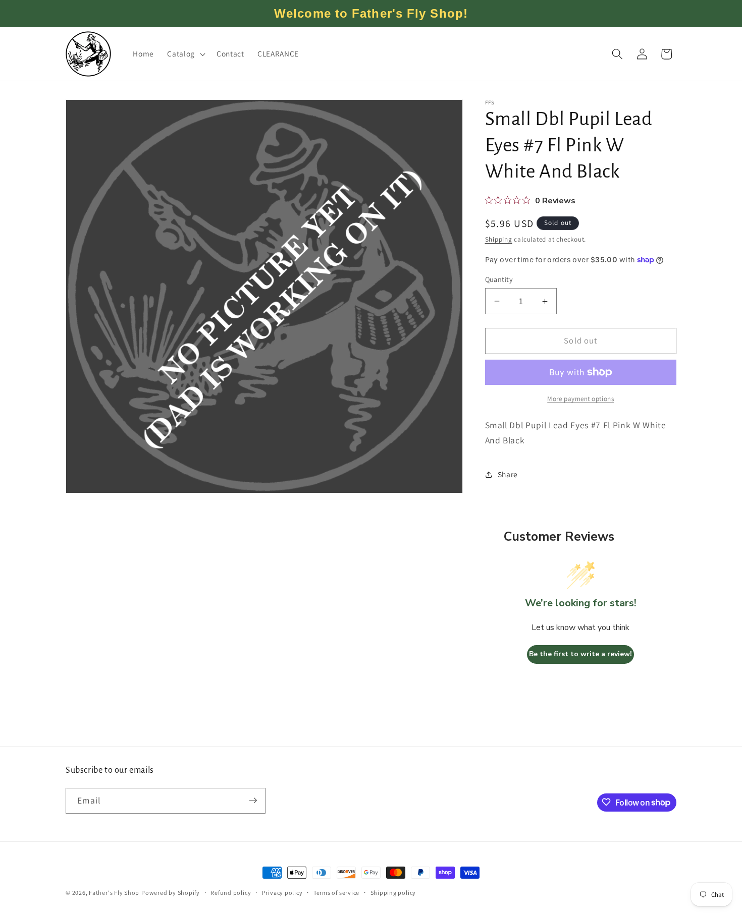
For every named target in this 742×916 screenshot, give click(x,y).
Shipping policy (393, 892)
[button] (185, 54)
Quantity (499, 279)
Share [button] (508, 474)
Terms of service (336, 892)
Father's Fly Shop (114, 892)
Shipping (498, 240)
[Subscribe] (253, 800)
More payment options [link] (580, 398)
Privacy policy (282, 892)
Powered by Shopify (170, 892)
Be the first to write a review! (580, 654)
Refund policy (230, 892)
